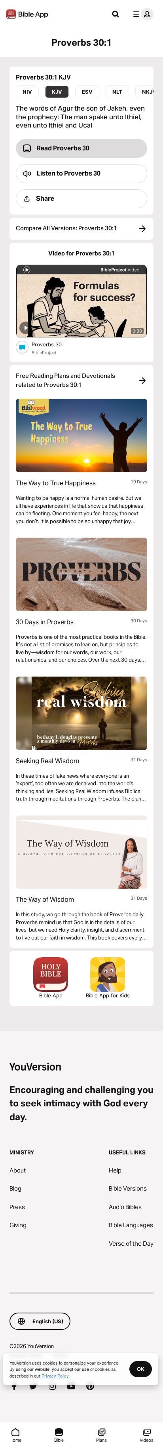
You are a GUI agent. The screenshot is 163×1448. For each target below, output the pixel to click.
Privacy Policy (55, 1375)
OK (140, 1369)
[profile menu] (142, 14)
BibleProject (44, 352)
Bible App (51, 995)
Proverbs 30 (54, 344)
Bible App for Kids (108, 995)
